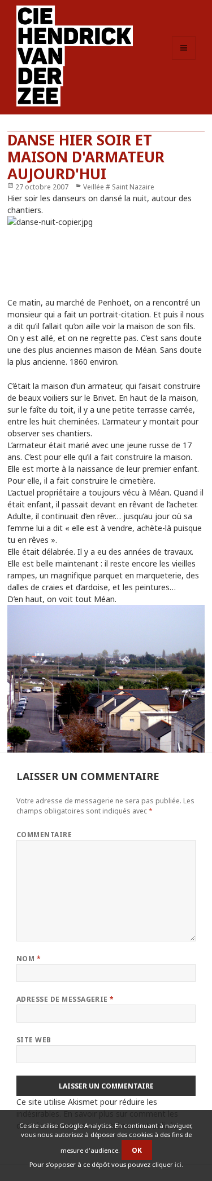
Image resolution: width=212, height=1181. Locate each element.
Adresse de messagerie (65, 999)
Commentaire (44, 834)
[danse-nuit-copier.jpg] (106, 250)
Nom (28, 958)
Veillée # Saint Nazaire (118, 187)
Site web (33, 1040)
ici (178, 1164)
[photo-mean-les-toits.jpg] (106, 679)
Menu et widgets (184, 59)
